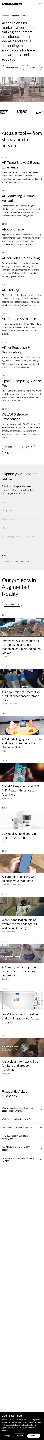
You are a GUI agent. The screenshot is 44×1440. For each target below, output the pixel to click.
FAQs (7, 453)
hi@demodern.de (16, 493)
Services (5, 16)
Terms (27, 561)
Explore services (11, 68)
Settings (7, 1436)
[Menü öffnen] (39, 3)
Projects (8, 447)
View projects (10, 604)
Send (4, 555)
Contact (32, 68)
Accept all (33, 1436)
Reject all (19, 1436)
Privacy (22, 561)
